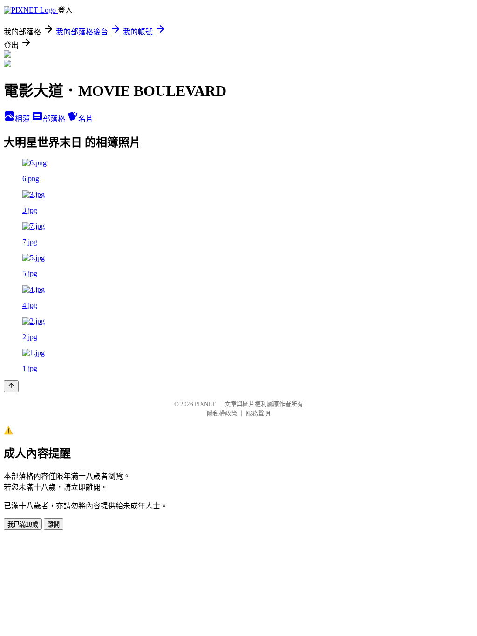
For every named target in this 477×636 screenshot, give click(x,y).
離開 (54, 524)
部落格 (55, 119)
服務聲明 (258, 413)
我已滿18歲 (22, 524)
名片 (85, 119)
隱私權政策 (222, 413)
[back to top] (11, 386)
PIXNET (205, 403)
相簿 (23, 119)
